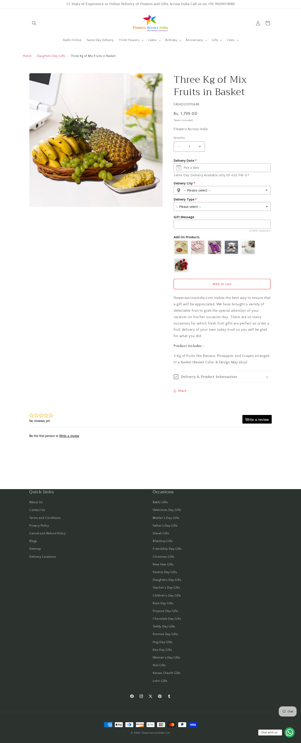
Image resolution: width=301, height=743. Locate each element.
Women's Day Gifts (166, 657)
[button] (34, 23)
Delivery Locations (42, 557)
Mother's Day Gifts (166, 518)
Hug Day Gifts (162, 642)
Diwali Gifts (161, 533)
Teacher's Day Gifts (166, 587)
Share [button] (182, 391)
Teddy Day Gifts (164, 626)
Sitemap (35, 549)
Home (27, 56)
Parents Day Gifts (165, 572)
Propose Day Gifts (165, 611)
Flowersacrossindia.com (155, 733)
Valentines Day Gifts (167, 510)
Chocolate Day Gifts (167, 619)
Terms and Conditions (45, 518)
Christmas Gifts (163, 557)
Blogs (33, 541)
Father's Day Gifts (165, 525)
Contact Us (37, 510)
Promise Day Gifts (165, 634)
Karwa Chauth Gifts (166, 673)
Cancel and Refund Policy (47, 533)
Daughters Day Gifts (51, 56)
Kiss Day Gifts (162, 650)
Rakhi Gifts (160, 502)
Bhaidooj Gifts (163, 541)
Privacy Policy (39, 525)
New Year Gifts (163, 564)
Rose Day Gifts (163, 603)
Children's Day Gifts (167, 595)
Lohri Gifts (160, 681)
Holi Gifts (159, 665)
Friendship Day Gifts (167, 549)
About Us (36, 502)
